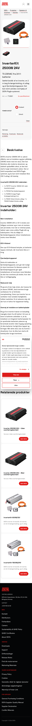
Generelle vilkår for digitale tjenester (15, 682)
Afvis (16, 385)
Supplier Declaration (9, 706)
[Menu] (28, 4)
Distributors (6, 618)
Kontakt (5, 614)
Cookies (5, 678)
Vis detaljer (22, 369)
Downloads (12, 134)
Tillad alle (16, 375)
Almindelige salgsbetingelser (12, 686)
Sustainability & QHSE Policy (12, 629)
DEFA (5, 10)
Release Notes (7, 658)
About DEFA (6, 637)
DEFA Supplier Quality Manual (13, 702)
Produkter (13, 10)
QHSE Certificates (8, 633)
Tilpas (15, 380)
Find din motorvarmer (10, 661)
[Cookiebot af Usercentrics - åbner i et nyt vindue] (22, 339)
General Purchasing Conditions (13, 699)
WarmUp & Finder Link (10, 690)
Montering (5, 134)
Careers (4, 625)
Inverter (15, 12)
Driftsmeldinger (7, 654)
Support (5, 650)
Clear (28, 121)
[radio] (19, 107)
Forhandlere (6, 622)
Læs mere (23, 439)
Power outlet (7, 111)
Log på (23, 4)
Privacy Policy (6, 674)
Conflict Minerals (8, 710)
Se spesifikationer (24, 96)
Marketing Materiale (9, 665)
